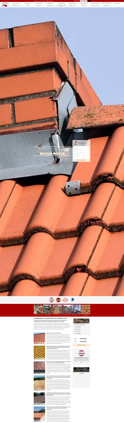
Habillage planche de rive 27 (72, 5)
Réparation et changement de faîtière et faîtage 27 (61, 5)
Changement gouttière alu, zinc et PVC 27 (16, 5)
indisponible (37, 1)
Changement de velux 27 (118, 3)
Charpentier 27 (27, 5)
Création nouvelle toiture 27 (61, 3)
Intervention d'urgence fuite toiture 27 (95, 3)
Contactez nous (59, 153)
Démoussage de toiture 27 (50, 5)
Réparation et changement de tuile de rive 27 (106, 3)
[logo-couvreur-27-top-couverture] (5, 4)
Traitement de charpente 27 (39, 3)
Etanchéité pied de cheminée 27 (72, 3)
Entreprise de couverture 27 (16, 3)
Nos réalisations (46, 153)
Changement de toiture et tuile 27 (95, 5)
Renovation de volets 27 (106, 5)
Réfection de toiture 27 (27, 3)
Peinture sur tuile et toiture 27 (83, 3)
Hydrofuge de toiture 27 (84, 5)
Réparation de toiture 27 (50, 3)
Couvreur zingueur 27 (38, 5)
